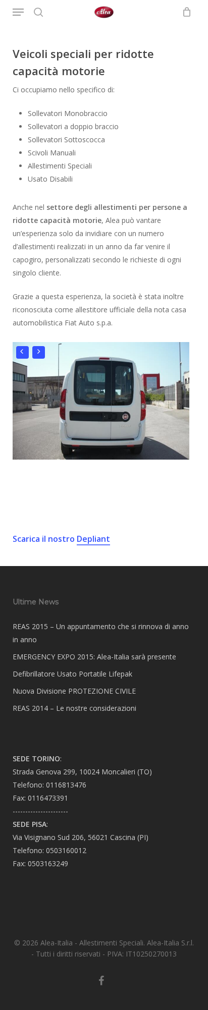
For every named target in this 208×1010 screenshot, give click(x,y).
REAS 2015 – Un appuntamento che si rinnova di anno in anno (101, 633)
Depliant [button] (93, 538)
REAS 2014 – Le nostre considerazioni (74, 708)
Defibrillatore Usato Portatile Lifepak (72, 674)
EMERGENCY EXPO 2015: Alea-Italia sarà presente (94, 656)
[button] (18, 12)
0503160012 (66, 850)
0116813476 (66, 785)
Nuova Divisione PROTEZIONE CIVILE (74, 691)
